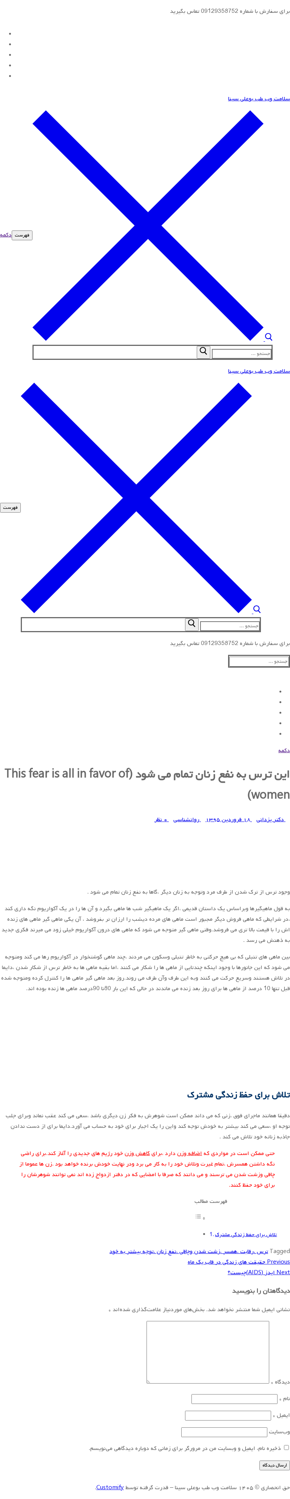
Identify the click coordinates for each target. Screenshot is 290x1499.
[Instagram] (2, 65)
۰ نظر (161, 819)
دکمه (6, 235)
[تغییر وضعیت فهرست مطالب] (200, 1218)
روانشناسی (187, 819)
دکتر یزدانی (270, 819)
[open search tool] (152, 339)
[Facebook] (2, 33)
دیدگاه (280, 1382)
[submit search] (203, 352)
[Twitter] (2, 44)
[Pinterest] (2, 76)
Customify (110, 1487)
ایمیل (281, 1415)
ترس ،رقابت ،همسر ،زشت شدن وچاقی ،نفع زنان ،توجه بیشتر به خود (189, 1251)
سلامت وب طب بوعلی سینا (259, 98)
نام (284, 1398)
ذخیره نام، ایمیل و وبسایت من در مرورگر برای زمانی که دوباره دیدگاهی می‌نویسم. (185, 1448)
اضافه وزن (189, 1153)
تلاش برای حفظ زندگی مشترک (246, 1234)
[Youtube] (2, 55)
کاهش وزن (137, 1153)
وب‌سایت (279, 1431)
